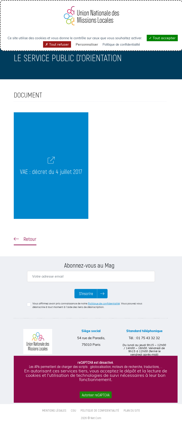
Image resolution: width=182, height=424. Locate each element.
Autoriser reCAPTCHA (95, 395)
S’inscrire (86, 293)
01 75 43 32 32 (148, 338)
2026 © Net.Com (91, 418)
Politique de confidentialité (104, 303)
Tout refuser (58, 44)
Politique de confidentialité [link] (121, 45)
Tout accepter (164, 38)
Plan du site (132, 410)
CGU (73, 410)
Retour (29, 239)
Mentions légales (54, 410)
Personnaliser (87, 44)
